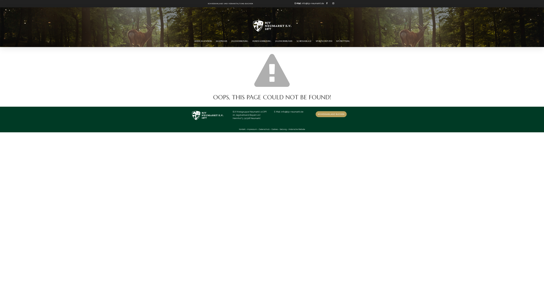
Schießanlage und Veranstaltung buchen (230, 3)
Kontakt (242, 129)
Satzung (283, 129)
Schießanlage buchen (331, 114)
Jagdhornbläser (283, 41)
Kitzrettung (343, 41)
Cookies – (275, 129)
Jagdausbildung (239, 41)
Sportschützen (324, 41)
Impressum (252, 129)
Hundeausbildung (261, 41)
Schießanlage (304, 41)
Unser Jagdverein (203, 41)
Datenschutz (264, 129)
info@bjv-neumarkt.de (292, 111)
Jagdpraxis (221, 41)
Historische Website (297, 129)
